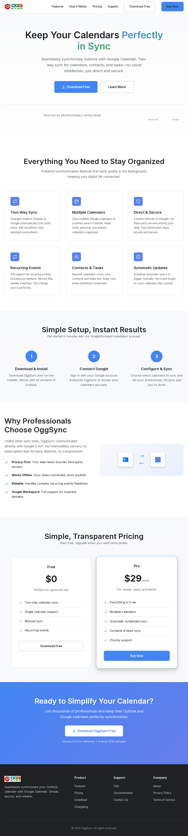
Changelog (81, 807)
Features (57, 6)
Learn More (117, 87)
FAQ (116, 786)
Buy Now (172, 6)
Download (80, 800)
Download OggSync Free (96, 731)
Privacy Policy (162, 793)
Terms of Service (164, 800)
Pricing (97, 6)
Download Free (140, 6)
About (157, 786)
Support (113, 6)
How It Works (78, 6)
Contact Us (121, 800)
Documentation (123, 793)
